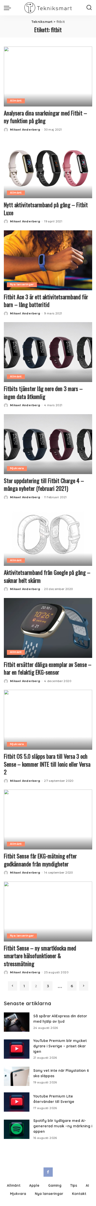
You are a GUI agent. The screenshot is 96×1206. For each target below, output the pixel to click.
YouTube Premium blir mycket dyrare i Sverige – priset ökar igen (60, 1046)
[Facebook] (48, 1172)
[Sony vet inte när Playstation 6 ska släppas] (16, 1076)
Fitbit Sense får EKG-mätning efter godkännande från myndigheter (40, 859)
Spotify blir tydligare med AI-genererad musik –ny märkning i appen (62, 1126)
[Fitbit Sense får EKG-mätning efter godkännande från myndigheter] (48, 819)
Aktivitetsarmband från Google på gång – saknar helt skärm (47, 576)
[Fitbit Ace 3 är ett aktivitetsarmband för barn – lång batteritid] (48, 260)
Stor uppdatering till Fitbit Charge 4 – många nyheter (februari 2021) (44, 484)
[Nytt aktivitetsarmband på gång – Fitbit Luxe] (48, 168)
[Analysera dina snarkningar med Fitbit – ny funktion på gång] (48, 76)
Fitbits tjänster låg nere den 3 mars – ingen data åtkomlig (43, 392)
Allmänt (16, 100)
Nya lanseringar (22, 284)
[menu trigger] (9, 7)
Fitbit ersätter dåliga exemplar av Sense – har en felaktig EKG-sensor (47, 668)
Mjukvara (17, 468)
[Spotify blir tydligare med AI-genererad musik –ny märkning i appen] (16, 1129)
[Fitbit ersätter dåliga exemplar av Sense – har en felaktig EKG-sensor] (48, 628)
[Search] (89, 7)
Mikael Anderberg (25, 129)
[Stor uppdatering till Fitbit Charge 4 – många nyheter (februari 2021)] (48, 444)
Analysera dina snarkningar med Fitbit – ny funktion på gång (45, 116)
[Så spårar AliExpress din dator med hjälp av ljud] (16, 1022)
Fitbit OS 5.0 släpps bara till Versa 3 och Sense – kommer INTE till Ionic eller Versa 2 (47, 764)
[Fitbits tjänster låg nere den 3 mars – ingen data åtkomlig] (48, 352)
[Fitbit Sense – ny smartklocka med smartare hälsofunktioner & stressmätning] (48, 911)
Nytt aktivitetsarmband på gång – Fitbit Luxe (46, 208)
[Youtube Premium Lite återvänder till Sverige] (16, 1102)
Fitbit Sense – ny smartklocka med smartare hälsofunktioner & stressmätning (40, 956)
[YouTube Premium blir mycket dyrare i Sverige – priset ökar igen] (16, 1049)
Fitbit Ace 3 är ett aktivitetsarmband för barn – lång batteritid (46, 300)
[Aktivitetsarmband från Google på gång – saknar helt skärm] (48, 536)
